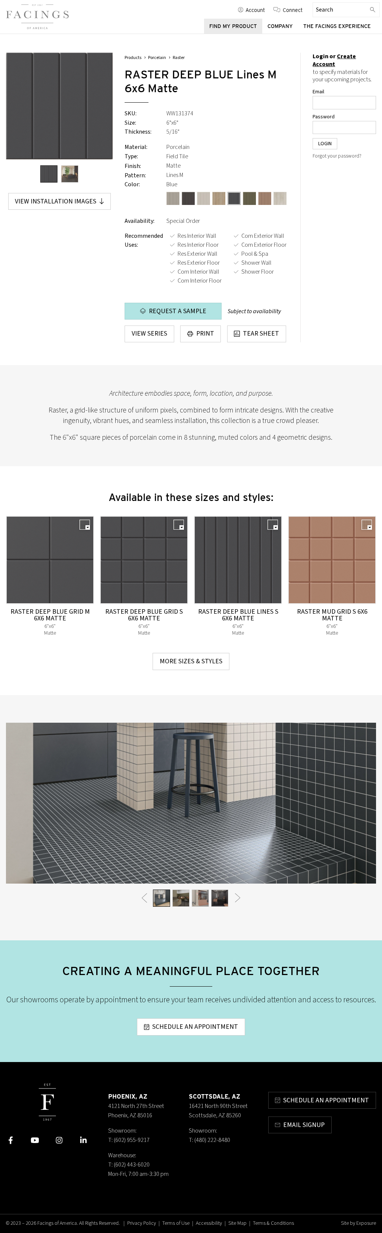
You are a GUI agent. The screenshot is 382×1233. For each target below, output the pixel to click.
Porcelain (157, 58)
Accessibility (209, 1223)
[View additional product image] (69, 174)
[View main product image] (48, 174)
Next (237, 898)
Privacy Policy (141, 1223)
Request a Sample (177, 311)
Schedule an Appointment (195, 1026)
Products (133, 58)
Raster (179, 58)
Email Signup (304, 1125)
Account (255, 10)
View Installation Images (55, 201)
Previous (144, 898)
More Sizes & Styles (191, 661)
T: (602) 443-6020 (129, 1165)
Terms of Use (176, 1223)
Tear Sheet (261, 333)
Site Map (237, 1223)
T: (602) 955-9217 (129, 1140)
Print (205, 333)
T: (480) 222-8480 (209, 1140)
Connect (293, 10)
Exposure (366, 1223)
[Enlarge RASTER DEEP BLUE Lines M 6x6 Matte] (59, 106)
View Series (149, 333)
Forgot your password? (337, 156)
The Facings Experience (337, 26)
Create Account (334, 60)
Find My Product (233, 26)
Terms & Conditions (273, 1223)
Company (280, 26)
